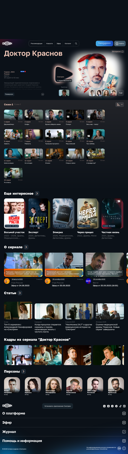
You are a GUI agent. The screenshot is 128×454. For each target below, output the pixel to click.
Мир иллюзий (70, 144)
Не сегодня (28, 163)
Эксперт (33, 232)
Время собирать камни (53, 124)
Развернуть (9, 94)
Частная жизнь (110, 232)
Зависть (7, 144)
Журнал (9, 432)
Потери (68, 124)
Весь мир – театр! (92, 124)
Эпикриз (58, 232)
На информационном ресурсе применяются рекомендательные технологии (101, 448)
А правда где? (91, 163)
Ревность (28, 144)
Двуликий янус (9, 124)
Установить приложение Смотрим (57, 406)
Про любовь (90, 144)
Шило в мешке (9, 163)
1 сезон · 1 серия (59, 226)
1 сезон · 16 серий (36, 226)
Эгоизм (47, 163)
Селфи (27, 124)
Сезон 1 (17, 104)
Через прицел (85, 232)
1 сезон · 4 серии (84, 226)
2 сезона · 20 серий (11, 226)
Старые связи (70, 163)
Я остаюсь (7, 182)
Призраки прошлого (52, 144)
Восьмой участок (14, 232)
